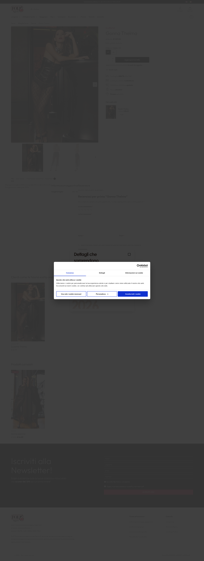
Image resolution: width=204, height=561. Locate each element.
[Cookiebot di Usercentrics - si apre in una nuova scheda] (138, 265)
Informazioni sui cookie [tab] (134, 273)
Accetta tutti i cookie (132, 294)
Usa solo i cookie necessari (71, 294)
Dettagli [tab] (102, 273)
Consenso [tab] (70, 273)
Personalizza (101, 294)
